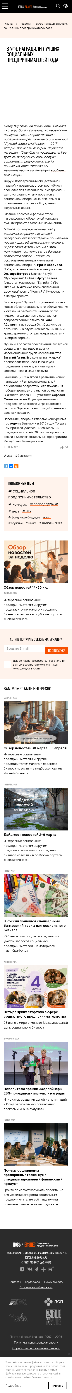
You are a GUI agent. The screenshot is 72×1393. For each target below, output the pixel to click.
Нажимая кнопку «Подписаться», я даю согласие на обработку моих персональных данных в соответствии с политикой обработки (35, 733)
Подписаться (36, 719)
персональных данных (21, 736)
